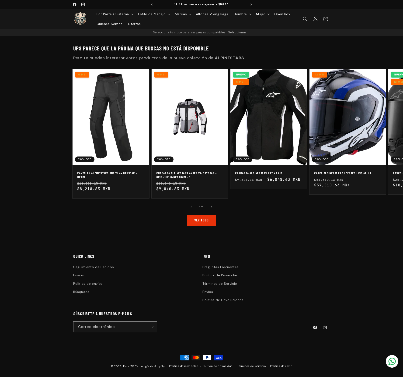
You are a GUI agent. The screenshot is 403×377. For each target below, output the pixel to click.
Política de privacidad (218, 366)
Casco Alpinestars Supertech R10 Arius (342, 173)
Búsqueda (81, 292)
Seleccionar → (239, 32)
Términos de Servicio (219, 283)
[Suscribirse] (152, 326)
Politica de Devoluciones (222, 300)
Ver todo (201, 220)
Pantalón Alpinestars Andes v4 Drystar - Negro (107, 175)
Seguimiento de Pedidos (93, 267)
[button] (114, 14)
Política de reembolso (183, 366)
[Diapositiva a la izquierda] (191, 207)
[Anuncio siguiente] (251, 4)
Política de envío (281, 366)
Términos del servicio (251, 366)
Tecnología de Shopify (150, 366)
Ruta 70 (128, 366)
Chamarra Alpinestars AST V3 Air (258, 173)
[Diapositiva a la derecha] (212, 207)
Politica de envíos (88, 283)
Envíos (207, 292)
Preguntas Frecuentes (220, 267)
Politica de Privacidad (220, 275)
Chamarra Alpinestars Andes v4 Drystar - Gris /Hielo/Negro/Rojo (186, 175)
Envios (78, 275)
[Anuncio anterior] (152, 4)
